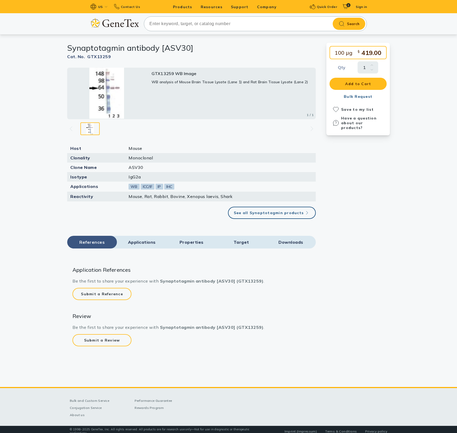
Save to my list (357, 109)
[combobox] (255, 23)
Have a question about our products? (359, 123)
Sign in (361, 7)
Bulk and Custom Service (89, 401)
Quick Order (327, 7)
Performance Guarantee (153, 401)
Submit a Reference (102, 294)
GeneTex (114, 23)
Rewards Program (149, 408)
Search (353, 24)
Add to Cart (358, 83)
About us (77, 415)
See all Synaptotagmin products (269, 212)
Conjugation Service (86, 408)
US (100, 7)
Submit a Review (102, 340)
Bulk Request (358, 96)
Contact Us (130, 7)
